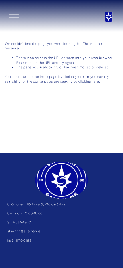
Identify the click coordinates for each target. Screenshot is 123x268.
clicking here (74, 76)
